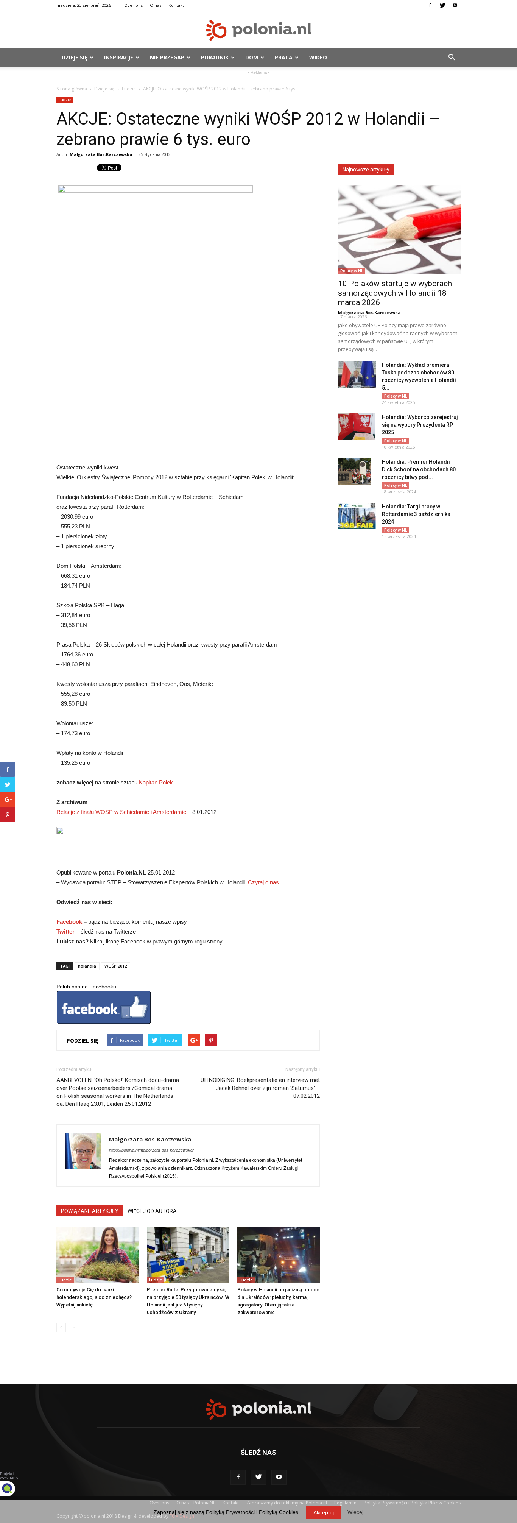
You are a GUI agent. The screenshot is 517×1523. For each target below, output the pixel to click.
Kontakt (176, 5)
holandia (87, 966)
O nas (155, 5)
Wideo (318, 57)
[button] (451, 57)
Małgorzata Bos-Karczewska (101, 154)
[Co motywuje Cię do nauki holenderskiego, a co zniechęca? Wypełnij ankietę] (97, 1255)
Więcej (355, 1512)
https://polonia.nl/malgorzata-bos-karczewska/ (151, 1150)
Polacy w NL (351, 270)
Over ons (133, 5)
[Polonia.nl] (258, 30)
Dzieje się (74, 57)
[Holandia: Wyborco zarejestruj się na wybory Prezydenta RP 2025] (356, 426)
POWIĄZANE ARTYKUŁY (89, 1211)
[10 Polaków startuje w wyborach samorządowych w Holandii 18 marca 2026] (399, 229)
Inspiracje (118, 57)
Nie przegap (167, 57)
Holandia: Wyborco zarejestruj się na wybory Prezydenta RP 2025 (420, 424)
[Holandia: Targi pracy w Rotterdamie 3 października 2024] (357, 516)
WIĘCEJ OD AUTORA (152, 1211)
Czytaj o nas (263, 882)
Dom (251, 57)
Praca (284, 57)
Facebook (69, 921)
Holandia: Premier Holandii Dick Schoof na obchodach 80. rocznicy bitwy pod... (419, 469)
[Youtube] (455, 5)
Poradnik (215, 57)
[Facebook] (430, 5)
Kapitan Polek (156, 782)
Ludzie (129, 89)
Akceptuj (323, 1512)
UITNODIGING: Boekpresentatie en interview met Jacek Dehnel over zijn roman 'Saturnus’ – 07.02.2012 (260, 1088)
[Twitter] (442, 5)
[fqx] (13, 1488)
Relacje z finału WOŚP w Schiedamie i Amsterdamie (122, 812)
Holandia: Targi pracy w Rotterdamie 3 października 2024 (416, 514)
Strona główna (71, 89)
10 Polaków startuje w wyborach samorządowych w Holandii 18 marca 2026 (395, 293)
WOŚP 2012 (115, 966)
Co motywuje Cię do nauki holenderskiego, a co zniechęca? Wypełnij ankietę (94, 1297)
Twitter (65, 931)
